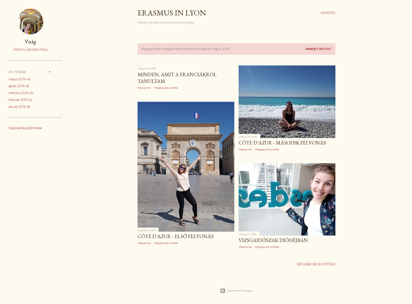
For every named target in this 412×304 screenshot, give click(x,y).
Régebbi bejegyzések (316, 264)
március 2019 (20, 93)
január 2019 (19, 107)
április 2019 (18, 86)
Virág (30, 41)
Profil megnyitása (31, 50)
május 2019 (19, 79)
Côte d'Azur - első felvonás (176, 236)
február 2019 (20, 100)
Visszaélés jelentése (25, 128)
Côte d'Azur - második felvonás (282, 142)
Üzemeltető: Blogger (240, 290)
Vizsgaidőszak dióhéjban (273, 240)
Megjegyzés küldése (166, 87)
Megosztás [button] (144, 87)
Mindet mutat (319, 49)
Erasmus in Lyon (172, 13)
